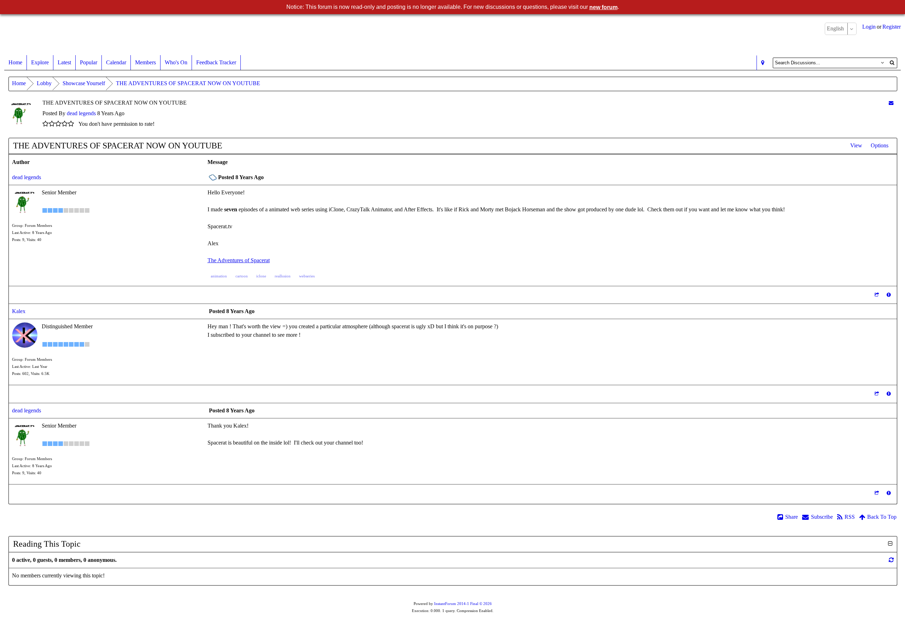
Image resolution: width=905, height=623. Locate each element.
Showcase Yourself (84, 83)
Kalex (18, 311)
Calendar (116, 62)
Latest (64, 62)
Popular (88, 62)
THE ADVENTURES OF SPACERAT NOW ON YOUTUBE (188, 83)
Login (869, 27)
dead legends (81, 113)
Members (145, 62)
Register (891, 27)
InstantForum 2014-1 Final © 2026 (463, 604)
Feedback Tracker (216, 62)
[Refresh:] (891, 560)
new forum (603, 7)
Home (15, 62)
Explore (40, 62)
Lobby (44, 83)
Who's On (176, 62)
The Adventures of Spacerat (239, 260)
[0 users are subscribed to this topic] (891, 103)
